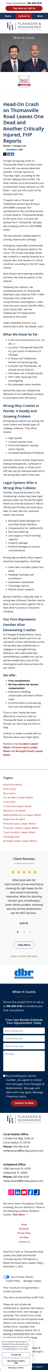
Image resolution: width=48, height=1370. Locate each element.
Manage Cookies (32, 1280)
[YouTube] (24, 1192)
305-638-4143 (21, 1146)
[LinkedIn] (17, 1192)
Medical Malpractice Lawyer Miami (22, 814)
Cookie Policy (13, 1280)
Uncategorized (11, 836)
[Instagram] (11, 1192)
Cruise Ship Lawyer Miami (17, 806)
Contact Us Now (24, 1102)
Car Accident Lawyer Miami (18, 797)
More (40, 16)
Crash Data (9, 801)
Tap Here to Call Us (24, 8)
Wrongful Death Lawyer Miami (20, 840)
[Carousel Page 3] (30, 932)
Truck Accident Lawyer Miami (19, 832)
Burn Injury (9, 793)
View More (24, 944)
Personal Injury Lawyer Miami (19, 823)
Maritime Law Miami (14, 810)
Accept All (16, 1354)
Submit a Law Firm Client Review (24, 956)
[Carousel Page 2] (24, 932)
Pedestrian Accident (14, 819)
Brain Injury (9, 788)
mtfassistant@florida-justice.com (23, 1150)
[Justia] (37, 1192)
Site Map (24, 1237)
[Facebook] (30, 1192)
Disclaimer (24, 1228)
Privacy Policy (24, 1233)
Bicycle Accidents (12, 784)
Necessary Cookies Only (16, 1362)
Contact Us (24, 16)
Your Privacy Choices (22, 1276)
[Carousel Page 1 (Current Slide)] (17, 932)
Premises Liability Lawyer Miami (21, 827)
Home (8, 16)
